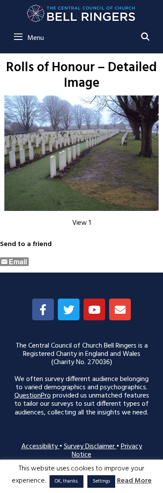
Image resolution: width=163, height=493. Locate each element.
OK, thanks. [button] (66, 481)
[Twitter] (69, 309)
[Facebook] (43, 309)
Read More (134, 481)
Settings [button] (101, 481)
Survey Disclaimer (90, 446)
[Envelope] (120, 309)
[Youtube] (94, 309)
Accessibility (40, 446)
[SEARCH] (145, 38)
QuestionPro (32, 395)
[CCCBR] (81, 11)
